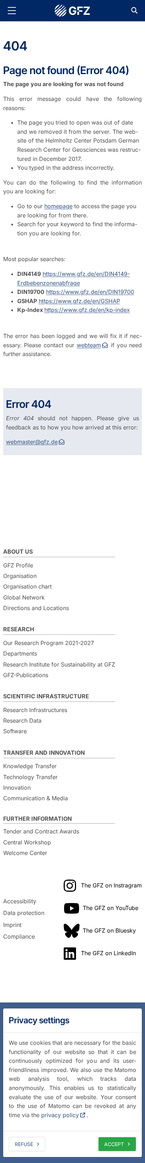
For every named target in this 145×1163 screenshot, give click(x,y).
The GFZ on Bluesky (109, 930)
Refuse (24, 1144)
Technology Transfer (30, 777)
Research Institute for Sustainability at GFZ (59, 664)
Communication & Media (35, 798)
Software (15, 731)
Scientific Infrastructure (46, 696)
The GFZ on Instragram (111, 885)
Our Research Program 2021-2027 (48, 642)
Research (18, 629)
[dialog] (72, 1082)
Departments (20, 653)
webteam (89, 345)
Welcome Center (25, 852)
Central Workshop (27, 842)
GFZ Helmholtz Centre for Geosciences (72, 10)
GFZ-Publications (25, 675)
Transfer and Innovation (44, 752)
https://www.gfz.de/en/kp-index (87, 309)
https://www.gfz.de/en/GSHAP (79, 301)
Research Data (22, 720)
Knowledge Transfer (30, 766)
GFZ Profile (18, 565)
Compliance (19, 936)
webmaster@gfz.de (32, 441)
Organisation (20, 575)
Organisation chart (27, 586)
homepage (58, 206)
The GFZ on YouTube (110, 907)
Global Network (24, 597)
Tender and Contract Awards (41, 831)
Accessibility (19, 901)
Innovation (17, 787)
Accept (114, 1144)
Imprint (12, 924)
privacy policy (60, 1115)
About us (18, 551)
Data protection (23, 912)
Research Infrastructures (35, 709)
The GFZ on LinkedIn (108, 953)
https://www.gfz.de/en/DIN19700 (90, 291)
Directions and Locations (36, 607)
